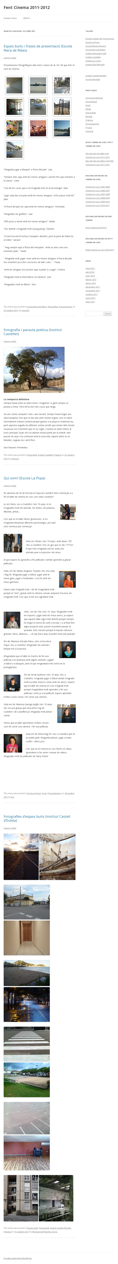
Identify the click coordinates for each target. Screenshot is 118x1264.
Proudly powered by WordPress (18, 1258)
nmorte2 (25, 310)
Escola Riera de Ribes (37, 306)
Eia (12, 797)
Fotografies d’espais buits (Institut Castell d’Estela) (37, 818)
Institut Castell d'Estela (60, 1228)
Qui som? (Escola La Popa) (24, 478)
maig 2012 (90, 268)
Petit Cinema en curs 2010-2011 (100, 249)
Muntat (89, 116)
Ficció (44, 793)
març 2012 (90, 275)
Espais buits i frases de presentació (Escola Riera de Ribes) (38, 48)
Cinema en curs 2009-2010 (98, 201)
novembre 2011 (93, 290)
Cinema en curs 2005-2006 (98, 186)
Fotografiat (53, 306)
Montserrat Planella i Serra (44, 1231)
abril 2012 (90, 272)
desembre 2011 (93, 287)
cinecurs (15, 458)
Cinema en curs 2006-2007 (98, 190)
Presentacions (65, 306)
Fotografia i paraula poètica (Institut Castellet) (33, 331)
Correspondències (94, 98)
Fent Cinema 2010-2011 (96, 227)
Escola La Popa (34, 793)
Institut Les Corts (93, 60)
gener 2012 (91, 283)
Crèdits (26, 18)
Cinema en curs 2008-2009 (98, 198)
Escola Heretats (93, 79)
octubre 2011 (92, 294)
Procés (89, 127)
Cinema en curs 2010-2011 (98, 205)
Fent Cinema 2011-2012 (27, 7)
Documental (91, 101)
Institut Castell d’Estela (96, 75)
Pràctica (57, 455)
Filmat (88, 109)
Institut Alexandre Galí (96, 53)
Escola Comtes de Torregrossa (100, 38)
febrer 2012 (91, 279)
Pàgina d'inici (10, 18)
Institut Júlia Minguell (95, 64)
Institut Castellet (45, 455)
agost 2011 (91, 298)
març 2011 (90, 301)
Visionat (89, 131)
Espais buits (32, 1228)
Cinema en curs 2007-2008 (98, 194)
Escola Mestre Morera (96, 46)
